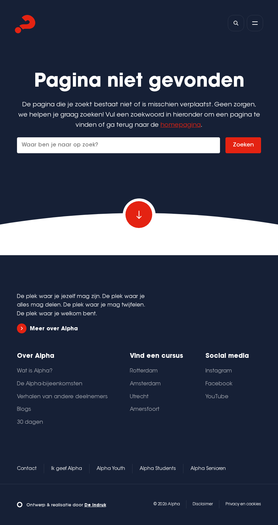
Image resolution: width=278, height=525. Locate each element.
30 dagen (30, 422)
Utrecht (139, 397)
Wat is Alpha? (35, 371)
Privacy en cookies (243, 504)
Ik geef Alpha (66, 469)
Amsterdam (145, 384)
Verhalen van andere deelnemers (62, 397)
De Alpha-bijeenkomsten (49, 384)
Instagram (218, 371)
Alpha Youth (111, 469)
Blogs (24, 409)
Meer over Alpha (54, 329)
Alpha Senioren (208, 469)
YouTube (217, 397)
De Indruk (95, 505)
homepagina (180, 125)
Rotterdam (144, 371)
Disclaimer (203, 504)
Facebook (219, 384)
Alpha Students (158, 469)
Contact (27, 469)
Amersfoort (144, 409)
